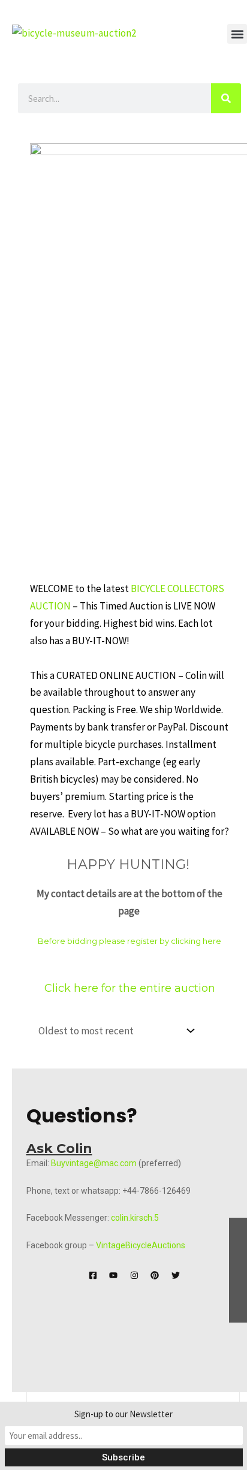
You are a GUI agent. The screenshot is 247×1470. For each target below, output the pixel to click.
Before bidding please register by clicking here (129, 941)
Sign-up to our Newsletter (123, 1414)
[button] (237, 34)
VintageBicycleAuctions (140, 1245)
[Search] (226, 98)
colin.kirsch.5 (135, 1218)
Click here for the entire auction (129, 988)
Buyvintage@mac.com (94, 1163)
